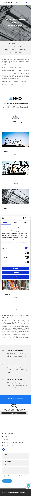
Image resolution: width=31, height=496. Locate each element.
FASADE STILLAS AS (10, 3)
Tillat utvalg (15, 272)
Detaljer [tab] (15, 222)
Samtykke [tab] (5, 222)
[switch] (27, 252)
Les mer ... (15, 154)
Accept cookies (14, 413)
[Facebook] (3, 449)
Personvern (22, 492)
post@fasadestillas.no (16, 43)
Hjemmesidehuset (13, 492)
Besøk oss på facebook (15, 399)
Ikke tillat (15, 276)
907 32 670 (12, 46)
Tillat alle (15, 268)
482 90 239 (20, 46)
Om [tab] (25, 222)
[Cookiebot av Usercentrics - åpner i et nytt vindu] (22, 218)
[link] (14, 405)
